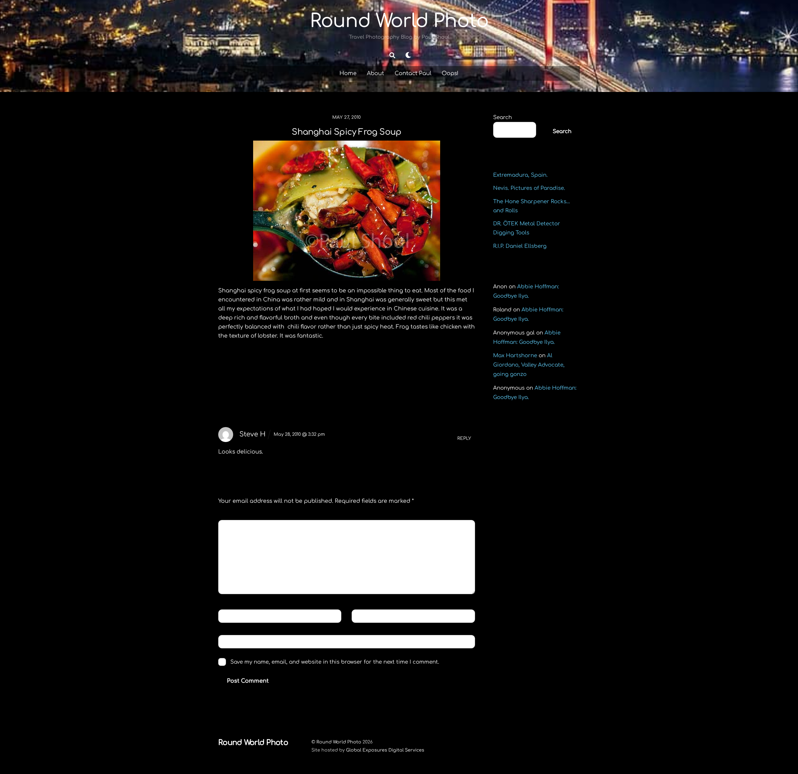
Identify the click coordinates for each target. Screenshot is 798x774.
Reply (464, 438)
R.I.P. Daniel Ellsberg (519, 246)
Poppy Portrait (253, 368)
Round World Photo (338, 741)
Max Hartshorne (515, 355)
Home (348, 73)
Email (364, 615)
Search (502, 117)
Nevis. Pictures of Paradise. (529, 188)
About (375, 73)
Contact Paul (413, 73)
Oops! (450, 73)
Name (231, 615)
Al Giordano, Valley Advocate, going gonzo (529, 365)
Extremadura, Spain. (520, 175)
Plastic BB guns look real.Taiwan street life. (412, 373)
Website (232, 641)
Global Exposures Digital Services (385, 750)
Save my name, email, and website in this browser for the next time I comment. (334, 662)
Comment (237, 526)
